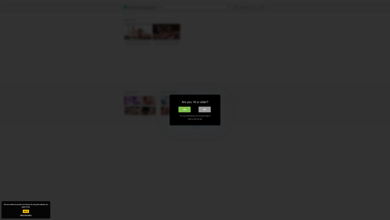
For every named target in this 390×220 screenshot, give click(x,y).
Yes (184, 109)
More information (26, 215)
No (204, 109)
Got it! (26, 211)
